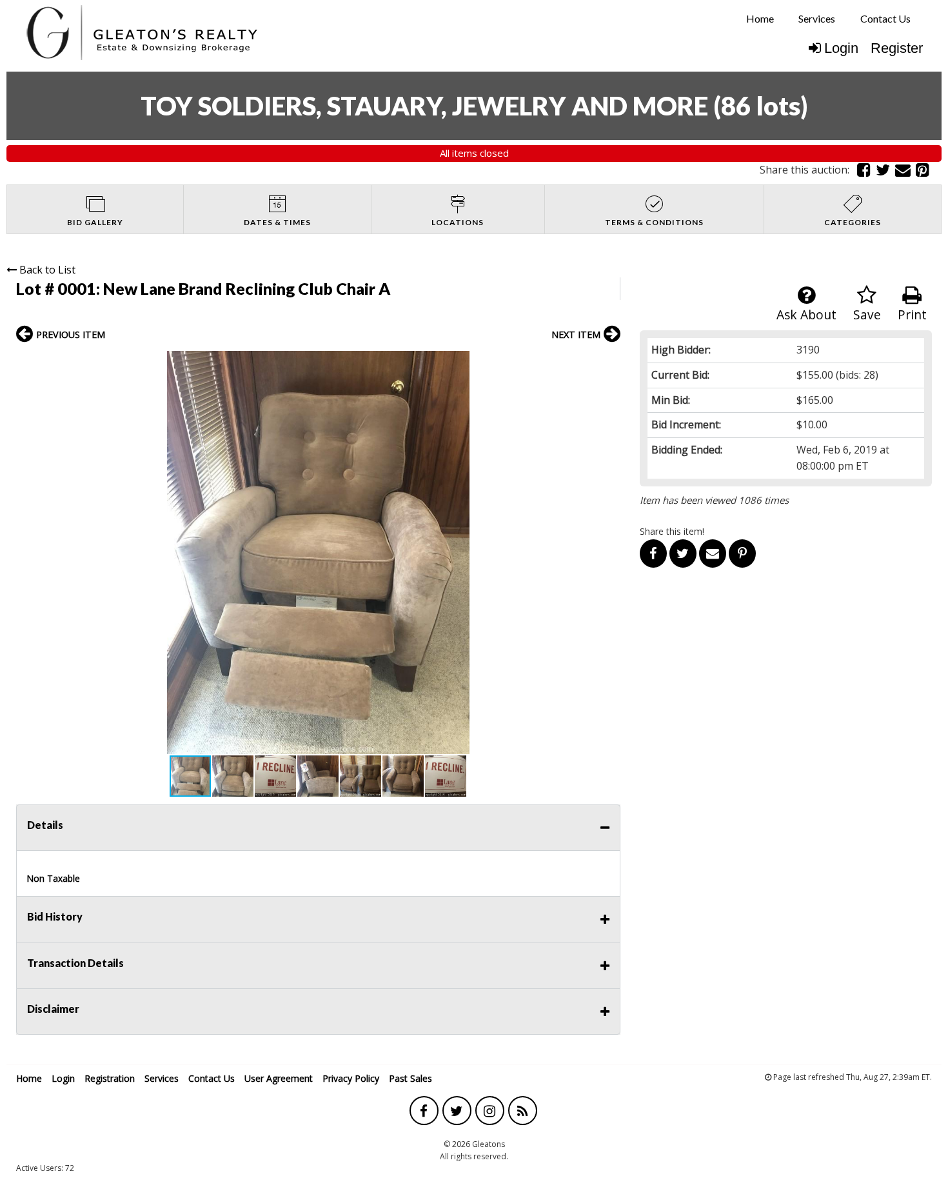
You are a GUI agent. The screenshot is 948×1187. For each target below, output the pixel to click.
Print (912, 314)
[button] (608, 362)
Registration (109, 1078)
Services (816, 18)
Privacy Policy (350, 1078)
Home (760, 18)
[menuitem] (760, 18)
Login (841, 48)
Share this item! (672, 531)
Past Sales (410, 1078)
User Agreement (278, 1078)
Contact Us (885, 18)
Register (897, 48)
